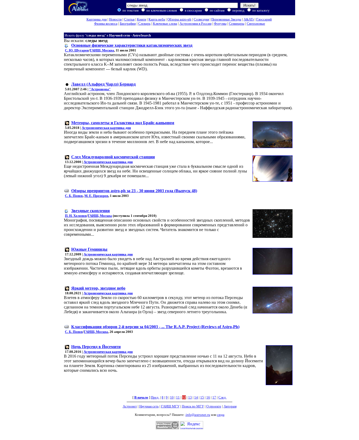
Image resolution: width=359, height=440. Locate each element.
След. (222, 397)
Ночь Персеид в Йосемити (96, 346)
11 (178, 397)
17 (214, 397)
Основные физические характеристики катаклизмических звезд (131, 45)
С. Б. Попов (74, 196)
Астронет (130, 406)
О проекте (213, 406)
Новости (115, 19)
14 (196, 397)
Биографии (128, 23)
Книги (141, 19)
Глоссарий (264, 19)
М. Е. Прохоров (96, 196)
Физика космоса (105, 23)
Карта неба (156, 19)
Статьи (129, 19)
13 (190, 397)
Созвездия (201, 19)
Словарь (144, 23)
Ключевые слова (165, 23)
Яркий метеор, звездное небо (98, 288)
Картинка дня (96, 19)
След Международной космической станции (113, 157)
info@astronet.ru (198, 415)
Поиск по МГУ (193, 406)
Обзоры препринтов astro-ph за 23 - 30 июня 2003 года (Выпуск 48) (134, 190)
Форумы (220, 23)
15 (202, 397)
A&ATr (249, 19)
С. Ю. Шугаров (77, 50)
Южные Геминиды (89, 249)
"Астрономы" (100, 89)
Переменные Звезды (226, 19)
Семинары (236, 23)
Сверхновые (256, 23)
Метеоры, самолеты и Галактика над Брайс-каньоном (122, 123)
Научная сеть (149, 406)
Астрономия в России (196, 23)
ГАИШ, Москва (102, 50)
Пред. (155, 397)
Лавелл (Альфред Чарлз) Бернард (103, 84)
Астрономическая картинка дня (106, 128)
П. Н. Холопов (76, 216)
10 (172, 397)
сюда (220, 415)
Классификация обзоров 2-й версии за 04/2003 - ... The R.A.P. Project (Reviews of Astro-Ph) (155, 326)
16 (208, 397)
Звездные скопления (90, 210)
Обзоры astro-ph (179, 19)
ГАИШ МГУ (170, 406)
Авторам (230, 406)
